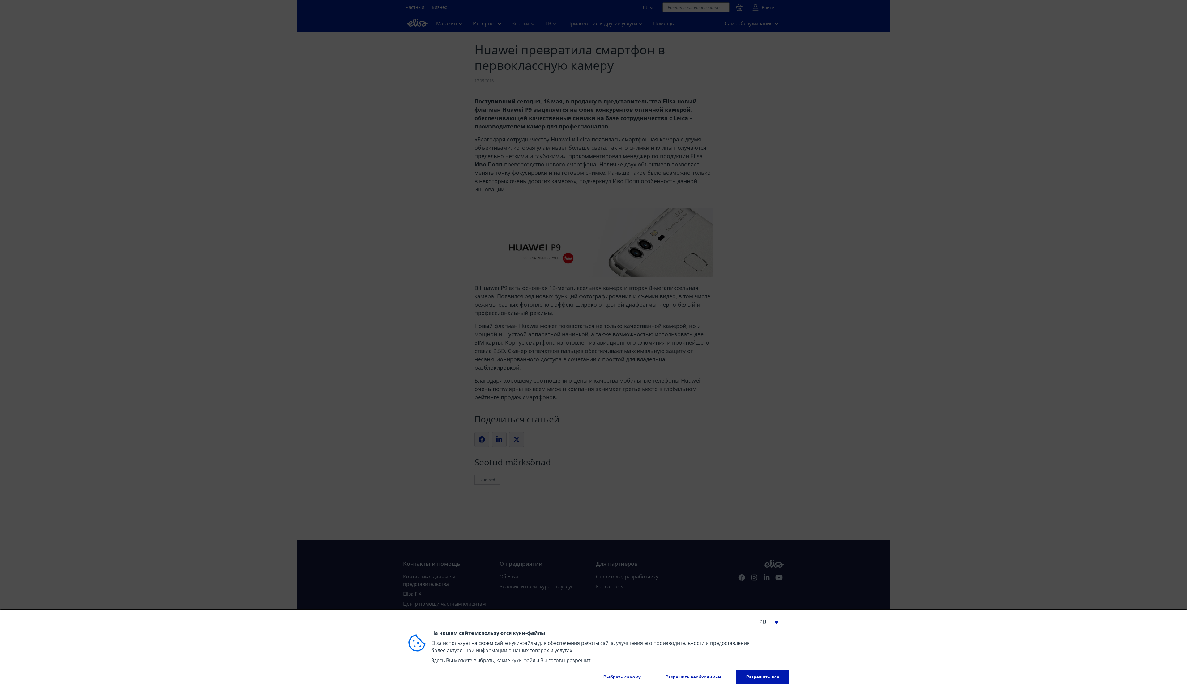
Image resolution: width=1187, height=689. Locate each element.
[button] (766, 622)
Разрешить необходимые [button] (693, 676)
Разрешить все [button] (762, 676)
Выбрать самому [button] (622, 676)
